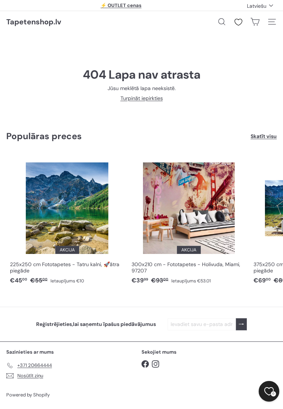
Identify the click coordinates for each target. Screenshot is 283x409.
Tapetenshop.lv (33, 21)
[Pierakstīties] (241, 324)
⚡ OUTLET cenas (121, 5)
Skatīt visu (264, 136)
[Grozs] (255, 21)
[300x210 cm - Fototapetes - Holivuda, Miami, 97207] (189, 219)
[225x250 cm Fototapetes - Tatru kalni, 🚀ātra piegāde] (67, 219)
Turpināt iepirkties (141, 98)
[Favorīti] (238, 22)
